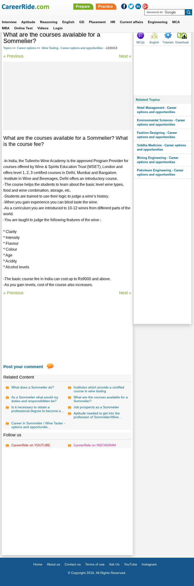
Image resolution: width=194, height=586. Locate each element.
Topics (7, 48)
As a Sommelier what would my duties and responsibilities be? (34, 399)
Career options (26, 48)
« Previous (13, 56)
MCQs (141, 42)
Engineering (158, 22)
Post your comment (23, 366)
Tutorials (168, 42)
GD (81, 22)
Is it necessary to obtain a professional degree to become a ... (38, 409)
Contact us (73, 564)
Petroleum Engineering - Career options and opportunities (160, 172)
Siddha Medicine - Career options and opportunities (161, 147)
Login (58, 28)
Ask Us (114, 564)
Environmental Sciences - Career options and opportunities (161, 122)
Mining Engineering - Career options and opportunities (157, 160)
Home (37, 564)
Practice (105, 6)
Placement (97, 22)
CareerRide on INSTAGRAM (95, 445)
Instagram (149, 564)
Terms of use (95, 564)
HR (112, 22)
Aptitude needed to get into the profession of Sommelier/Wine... (97, 415)
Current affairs (131, 22)
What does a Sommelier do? (32, 387)
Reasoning (48, 22)
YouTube (130, 564)
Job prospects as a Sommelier (96, 407)
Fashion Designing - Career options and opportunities (157, 135)
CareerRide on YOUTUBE (30, 445)
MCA (176, 22)
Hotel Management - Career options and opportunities (156, 110)
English (68, 22)
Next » (125, 56)
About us (53, 564)
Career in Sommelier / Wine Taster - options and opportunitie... (38, 425)
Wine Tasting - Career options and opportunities (72, 48)
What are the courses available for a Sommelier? (101, 399)
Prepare (83, 6)
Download (182, 42)
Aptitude (28, 22)
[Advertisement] (67, 96)
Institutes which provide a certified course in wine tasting (99, 389)
